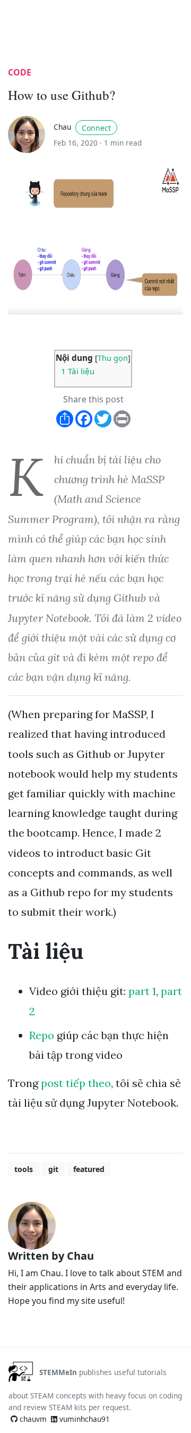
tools (23, 1169)
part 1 (142, 991)
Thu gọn (113, 358)
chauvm (32, 1419)
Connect (96, 128)
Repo (41, 1035)
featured (89, 1169)
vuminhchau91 (83, 1419)
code (19, 72)
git (53, 1169)
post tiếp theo (76, 1083)
